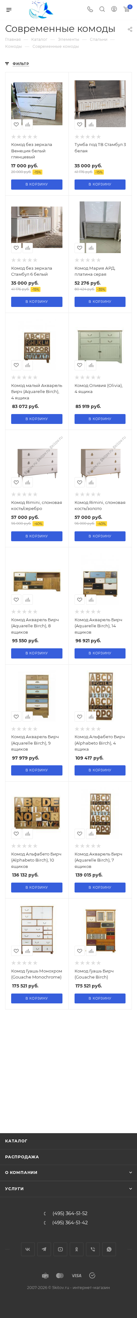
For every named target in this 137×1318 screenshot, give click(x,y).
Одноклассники (76, 1249)
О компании (21, 1172)
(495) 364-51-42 (70, 1222)
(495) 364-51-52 (70, 1213)
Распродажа (22, 1156)
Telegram (44, 1249)
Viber (93, 1249)
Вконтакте (28, 1249)
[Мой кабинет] (114, 10)
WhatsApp (109, 1249)
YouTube (60, 1249)
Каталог (16, 1141)
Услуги (14, 1188)
